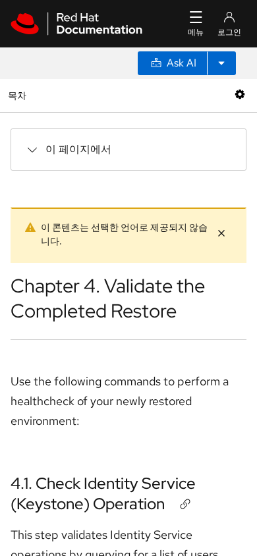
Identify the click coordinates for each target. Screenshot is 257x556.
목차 (18, 95)
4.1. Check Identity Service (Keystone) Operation (103, 493)
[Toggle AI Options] (221, 63)
